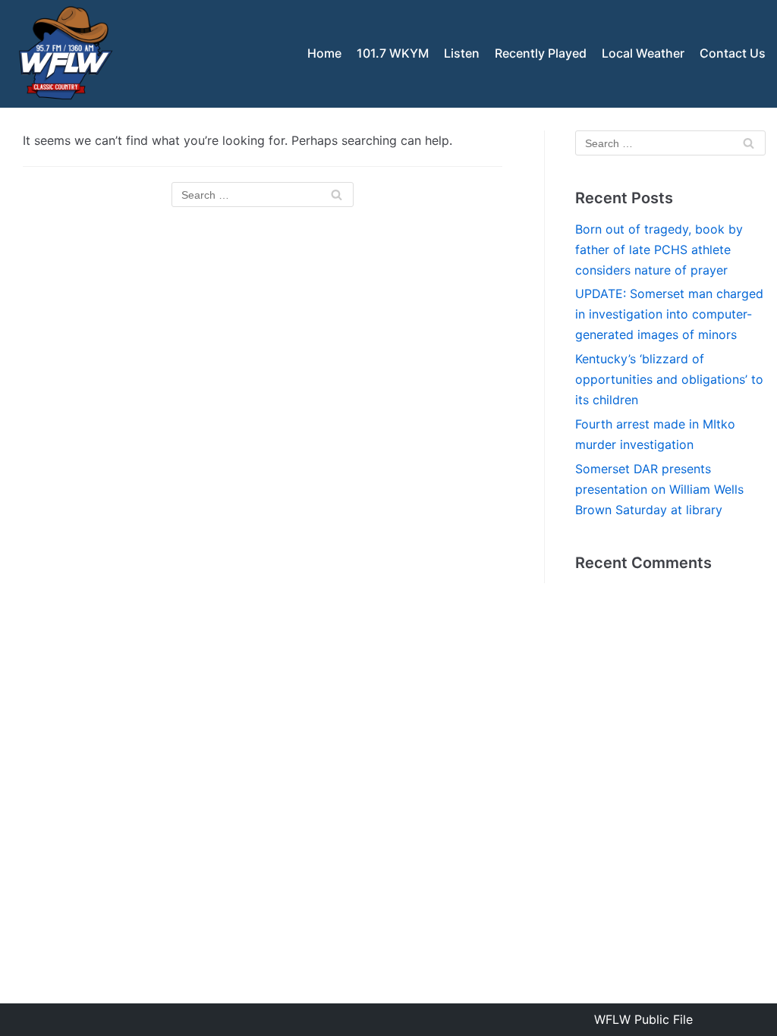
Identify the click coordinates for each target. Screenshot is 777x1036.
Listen (462, 53)
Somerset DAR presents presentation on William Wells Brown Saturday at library (659, 489)
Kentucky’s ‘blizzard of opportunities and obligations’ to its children (669, 379)
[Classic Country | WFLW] (64, 54)
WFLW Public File (643, 1019)
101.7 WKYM (393, 53)
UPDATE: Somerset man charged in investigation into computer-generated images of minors (669, 314)
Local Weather (643, 53)
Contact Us (733, 53)
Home (324, 53)
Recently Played (541, 53)
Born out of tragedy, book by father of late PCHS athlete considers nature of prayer (659, 249)
